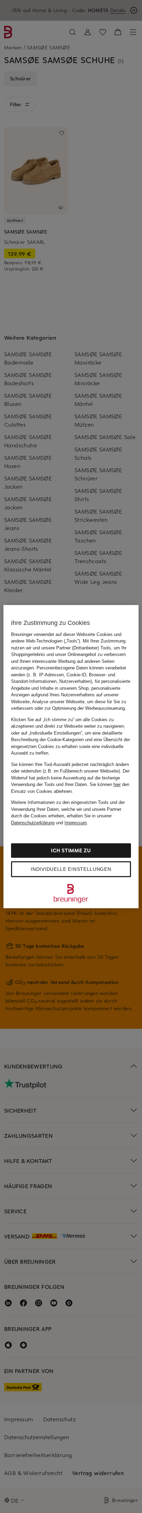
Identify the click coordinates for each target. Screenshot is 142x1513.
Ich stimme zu (71, 850)
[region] (70, 756)
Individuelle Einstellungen (71, 869)
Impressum (75, 822)
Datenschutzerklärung (32, 822)
